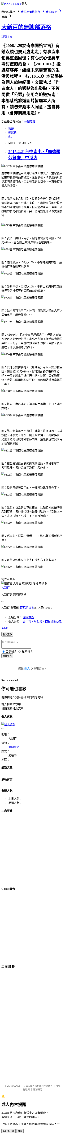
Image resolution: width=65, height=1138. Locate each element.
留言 (31, 607)
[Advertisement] (32, 849)
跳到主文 (6, 36)
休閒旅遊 (29, 121)
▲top (4, 627)
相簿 (11, 128)
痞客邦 (23, 607)
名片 (11, 136)
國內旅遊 (28, 617)
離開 (20, 1131)
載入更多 (7, 634)
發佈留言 (7, 656)
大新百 (5, 587)
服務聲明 (37, 1089)
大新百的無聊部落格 (26, 27)
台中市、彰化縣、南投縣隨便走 (42, 621)
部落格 (12, 132)
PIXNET (16, 1085)
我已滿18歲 (8, 1131)
